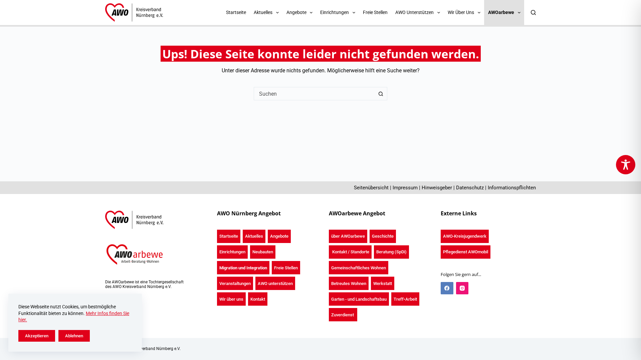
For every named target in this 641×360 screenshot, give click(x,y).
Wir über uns (231, 299)
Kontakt (257, 299)
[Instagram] (462, 288)
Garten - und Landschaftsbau (359, 299)
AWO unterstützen (275, 283)
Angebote (279, 236)
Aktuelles (254, 236)
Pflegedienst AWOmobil (465, 251)
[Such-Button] (380, 93)
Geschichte (383, 236)
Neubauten (262, 251)
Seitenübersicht (371, 188)
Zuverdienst (343, 314)
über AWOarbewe (348, 236)
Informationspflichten (512, 188)
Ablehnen (74, 335)
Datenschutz (470, 188)
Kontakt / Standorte (350, 251)
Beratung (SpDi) (391, 251)
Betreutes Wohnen (348, 283)
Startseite (236, 12)
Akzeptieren (36, 335)
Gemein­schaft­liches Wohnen (358, 267)
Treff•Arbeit (405, 299)
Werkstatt (382, 283)
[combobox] (314, 93)
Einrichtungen (232, 251)
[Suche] (533, 12)
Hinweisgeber (437, 188)
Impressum (405, 188)
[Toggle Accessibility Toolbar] (625, 164)
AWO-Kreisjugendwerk (464, 236)
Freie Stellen (375, 12)
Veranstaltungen (235, 283)
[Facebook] (447, 288)
